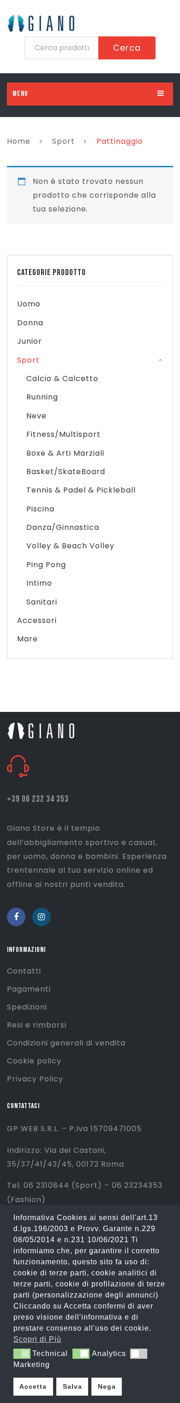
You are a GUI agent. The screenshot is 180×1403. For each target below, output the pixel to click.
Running (42, 397)
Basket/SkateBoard (65, 471)
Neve (36, 416)
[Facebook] (16, 917)
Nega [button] (107, 1386)
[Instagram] (41, 917)
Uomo (29, 304)
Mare (27, 639)
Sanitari (41, 602)
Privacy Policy (35, 1079)
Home (18, 141)
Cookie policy (34, 1061)
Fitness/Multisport (63, 434)
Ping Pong (46, 564)
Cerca (127, 47)
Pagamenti (29, 989)
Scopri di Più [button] (37, 1339)
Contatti (24, 971)
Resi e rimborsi (36, 1025)
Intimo (39, 583)
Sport (63, 141)
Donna (30, 322)
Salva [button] (72, 1386)
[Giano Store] (42, 729)
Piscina (40, 509)
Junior (29, 341)
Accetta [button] (33, 1386)
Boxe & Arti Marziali (65, 453)
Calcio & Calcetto (62, 378)
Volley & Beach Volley (70, 545)
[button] (21, 1354)
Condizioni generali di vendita (66, 1043)
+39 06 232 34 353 (38, 799)
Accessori (37, 620)
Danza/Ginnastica (62, 527)
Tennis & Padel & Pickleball (81, 490)
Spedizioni (27, 1007)
